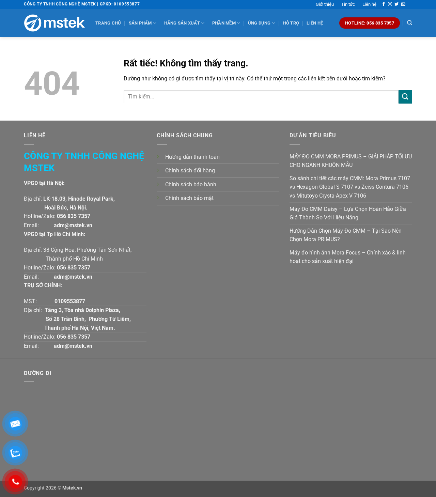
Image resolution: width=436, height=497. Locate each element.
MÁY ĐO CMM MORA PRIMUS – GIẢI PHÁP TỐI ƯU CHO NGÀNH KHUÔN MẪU (351, 161)
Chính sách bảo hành (190, 184)
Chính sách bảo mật (189, 198)
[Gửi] (405, 96)
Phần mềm (224, 23)
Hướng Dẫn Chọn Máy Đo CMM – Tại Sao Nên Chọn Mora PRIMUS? (346, 235)
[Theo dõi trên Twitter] (396, 4)
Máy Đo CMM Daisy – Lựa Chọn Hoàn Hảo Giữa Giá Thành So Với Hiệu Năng (348, 213)
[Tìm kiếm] (409, 22)
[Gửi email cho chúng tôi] (403, 4)
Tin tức (348, 4)
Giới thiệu (325, 4)
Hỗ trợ (291, 23)
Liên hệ (369, 4)
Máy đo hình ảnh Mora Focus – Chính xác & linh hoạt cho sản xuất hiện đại (348, 257)
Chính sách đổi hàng (190, 170)
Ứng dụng (259, 23)
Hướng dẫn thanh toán (192, 157)
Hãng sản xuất (182, 23)
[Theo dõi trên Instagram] (390, 4)
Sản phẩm (140, 23)
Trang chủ (108, 23)
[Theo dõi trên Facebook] (384, 4)
